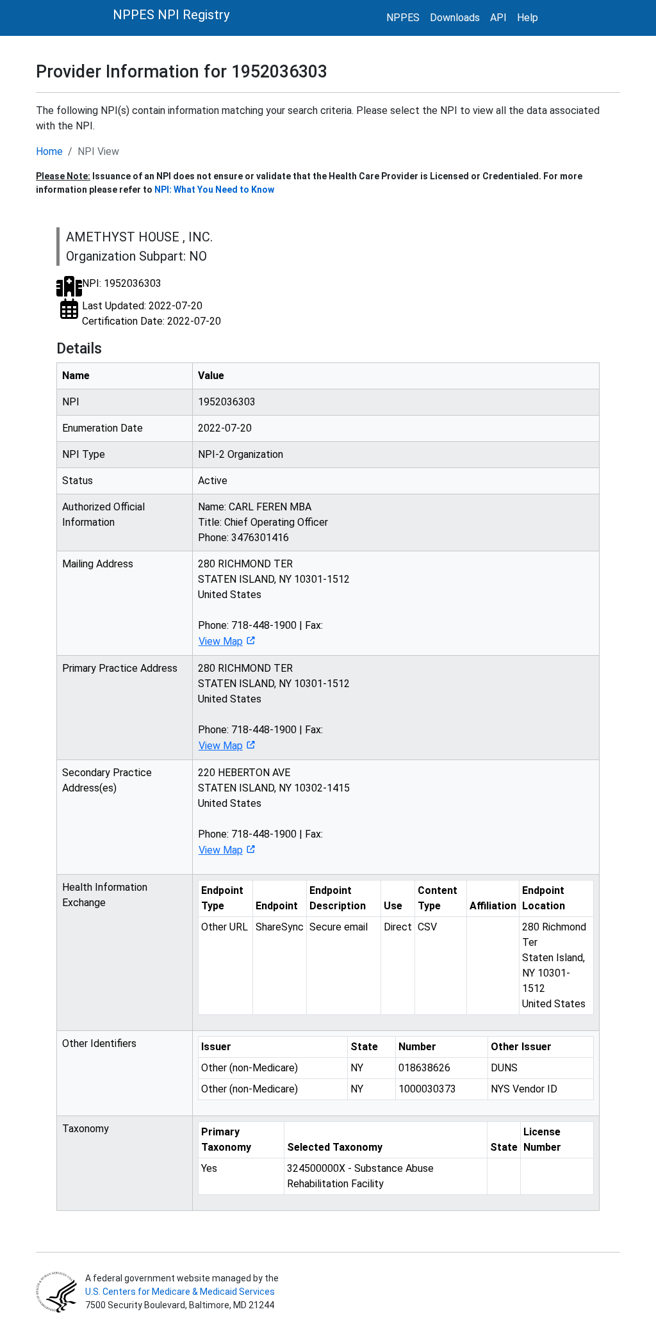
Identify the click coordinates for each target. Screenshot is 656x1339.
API (498, 18)
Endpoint (277, 906)
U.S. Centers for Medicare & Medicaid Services (180, 1291)
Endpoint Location (543, 898)
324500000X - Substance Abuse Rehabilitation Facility (360, 1176)
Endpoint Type (222, 898)
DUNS (504, 1068)
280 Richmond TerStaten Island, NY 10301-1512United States (554, 965)
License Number (542, 1139)
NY (356, 1068)
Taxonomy (85, 1129)
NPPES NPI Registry (171, 14)
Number (417, 1047)
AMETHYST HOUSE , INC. (139, 237)
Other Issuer (521, 1047)
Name (76, 375)
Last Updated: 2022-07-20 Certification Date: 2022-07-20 (151, 313)
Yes (209, 1168)
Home (49, 151)
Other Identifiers (99, 1043)
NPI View (98, 151)
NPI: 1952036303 (121, 283)
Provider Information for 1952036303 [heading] (181, 71)
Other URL (224, 927)
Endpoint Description (337, 898)
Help (527, 18)
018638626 (424, 1068)
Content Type (437, 898)
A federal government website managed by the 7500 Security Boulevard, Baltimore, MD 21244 (181, 1291)
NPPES (403, 18)
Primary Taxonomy (226, 1139)
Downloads (455, 18)
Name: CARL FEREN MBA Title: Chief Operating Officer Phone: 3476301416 (263, 522)
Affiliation (493, 906)
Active (212, 481)
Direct (398, 927)
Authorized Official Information (103, 514)
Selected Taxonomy (334, 1147)
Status (77, 481)
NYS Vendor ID (524, 1089)
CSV (427, 927)
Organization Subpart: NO (136, 256)
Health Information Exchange (104, 895)
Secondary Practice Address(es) (107, 780)
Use (393, 906)
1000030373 (427, 1089)
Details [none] (79, 348)
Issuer (216, 1047)
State (364, 1047)
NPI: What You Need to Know (214, 189)
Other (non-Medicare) (249, 1068)
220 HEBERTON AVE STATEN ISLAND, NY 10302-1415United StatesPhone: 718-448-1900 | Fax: (274, 811)
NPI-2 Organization (240, 454)
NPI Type (83, 454)
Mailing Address (97, 564)
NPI (70, 402)
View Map (221, 641)
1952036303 (227, 402)
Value (211, 375)
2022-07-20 (225, 428)
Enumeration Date (102, 428)
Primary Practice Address (119, 668)
